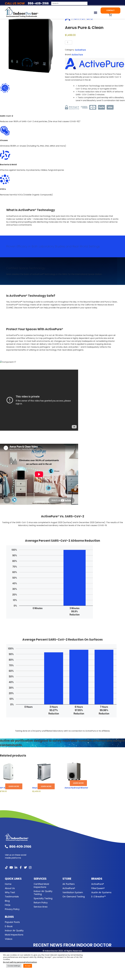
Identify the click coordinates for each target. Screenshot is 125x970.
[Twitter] (25, 867)
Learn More (14, 786)
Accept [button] (28, 966)
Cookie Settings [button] (14, 966)
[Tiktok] (6, 867)
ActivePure (80, 49)
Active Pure (77, 54)
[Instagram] (30, 867)
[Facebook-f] (20, 867)
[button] (95, 12)
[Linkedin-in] (15, 867)
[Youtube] (11, 867)
